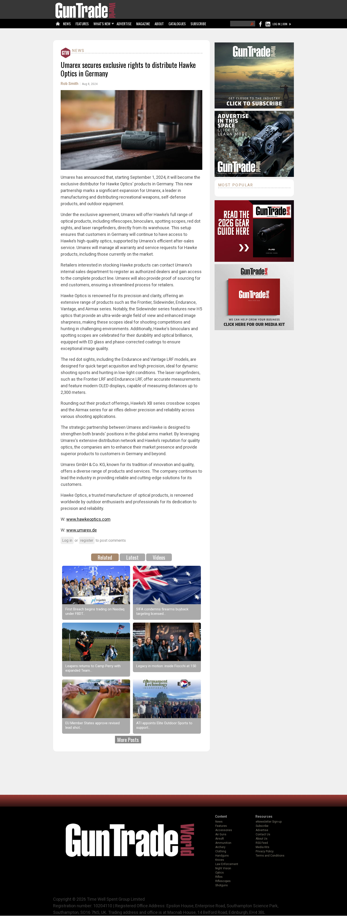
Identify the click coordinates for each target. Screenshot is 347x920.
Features (221, 826)
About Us (261, 838)
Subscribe (262, 826)
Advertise (262, 830)
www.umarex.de (81, 530)
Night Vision (223, 868)
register (86, 540)
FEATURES (82, 23)
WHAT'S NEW (101, 23)
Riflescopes (223, 881)
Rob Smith (69, 83)
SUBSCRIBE (198, 23)
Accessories (223, 830)
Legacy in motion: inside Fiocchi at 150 (166, 666)
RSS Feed (262, 843)
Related (105, 557)
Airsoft (219, 838)
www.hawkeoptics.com (88, 519)
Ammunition (223, 843)
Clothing (220, 851)
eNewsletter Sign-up (269, 821)
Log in (67, 540)
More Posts (128, 739)
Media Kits (262, 847)
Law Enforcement (226, 864)
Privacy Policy (265, 851)
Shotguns (221, 885)
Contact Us (263, 834)
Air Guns (220, 834)
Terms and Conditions (270, 855)
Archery (220, 847)
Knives (219, 860)
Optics (219, 872)
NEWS (67, 23)
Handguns (222, 855)
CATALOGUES (177, 23)
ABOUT (159, 23)
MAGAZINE (143, 23)
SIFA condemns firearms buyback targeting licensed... (162, 611)
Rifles (219, 876)
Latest (132, 557)
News (78, 50)
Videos (159, 557)
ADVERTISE (124, 23)
